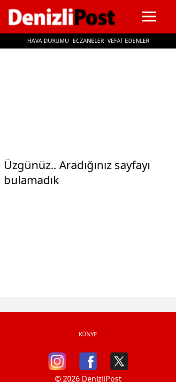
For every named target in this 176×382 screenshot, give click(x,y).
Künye (88, 334)
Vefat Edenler (128, 41)
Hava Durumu (48, 41)
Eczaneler (88, 41)
